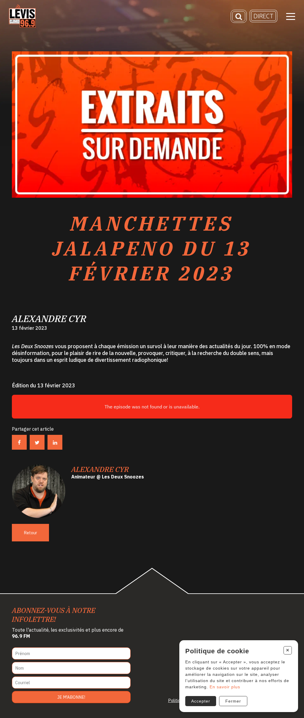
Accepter (200, 701)
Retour (30, 532)
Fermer (233, 701)
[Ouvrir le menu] (290, 16)
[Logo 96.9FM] (22, 26)
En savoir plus (225, 686)
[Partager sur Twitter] (37, 442)
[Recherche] (238, 16)
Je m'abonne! (71, 697)
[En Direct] (263, 20)
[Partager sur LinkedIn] (55, 442)
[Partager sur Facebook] (19, 442)
